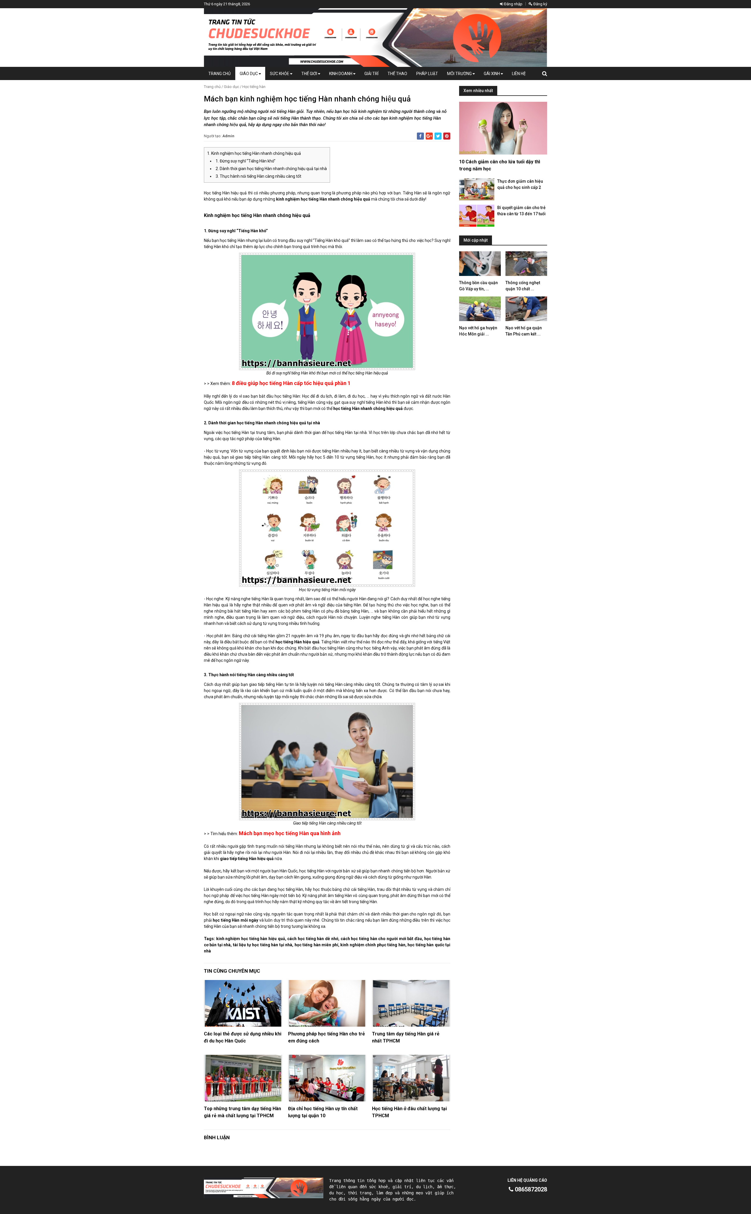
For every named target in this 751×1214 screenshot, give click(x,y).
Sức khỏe (280, 73)
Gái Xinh (492, 73)
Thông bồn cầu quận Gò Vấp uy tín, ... (478, 285)
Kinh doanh (341, 73)
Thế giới (309, 73)
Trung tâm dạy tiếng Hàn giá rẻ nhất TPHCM (405, 1037)
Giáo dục (249, 73)
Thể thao (397, 73)
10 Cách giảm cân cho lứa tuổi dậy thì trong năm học (499, 165)
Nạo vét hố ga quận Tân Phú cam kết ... (523, 330)
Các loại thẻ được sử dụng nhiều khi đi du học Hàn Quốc (242, 1037)
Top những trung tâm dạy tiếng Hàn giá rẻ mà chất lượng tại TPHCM (242, 1112)
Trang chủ (219, 73)
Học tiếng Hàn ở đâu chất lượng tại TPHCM (409, 1112)
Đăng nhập (512, 4)
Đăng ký (539, 4)
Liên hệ (519, 73)
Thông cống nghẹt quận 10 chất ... (522, 285)
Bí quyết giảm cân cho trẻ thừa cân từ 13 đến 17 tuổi (521, 210)
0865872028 (530, 1189)
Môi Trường (460, 73)
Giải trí (371, 73)
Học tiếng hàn (253, 86)
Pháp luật (427, 73)
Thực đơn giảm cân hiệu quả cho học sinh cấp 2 (520, 184)
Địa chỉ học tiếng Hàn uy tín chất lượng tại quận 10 (323, 1112)
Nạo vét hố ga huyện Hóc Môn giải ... (478, 330)
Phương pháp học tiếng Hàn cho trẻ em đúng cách (326, 1037)
